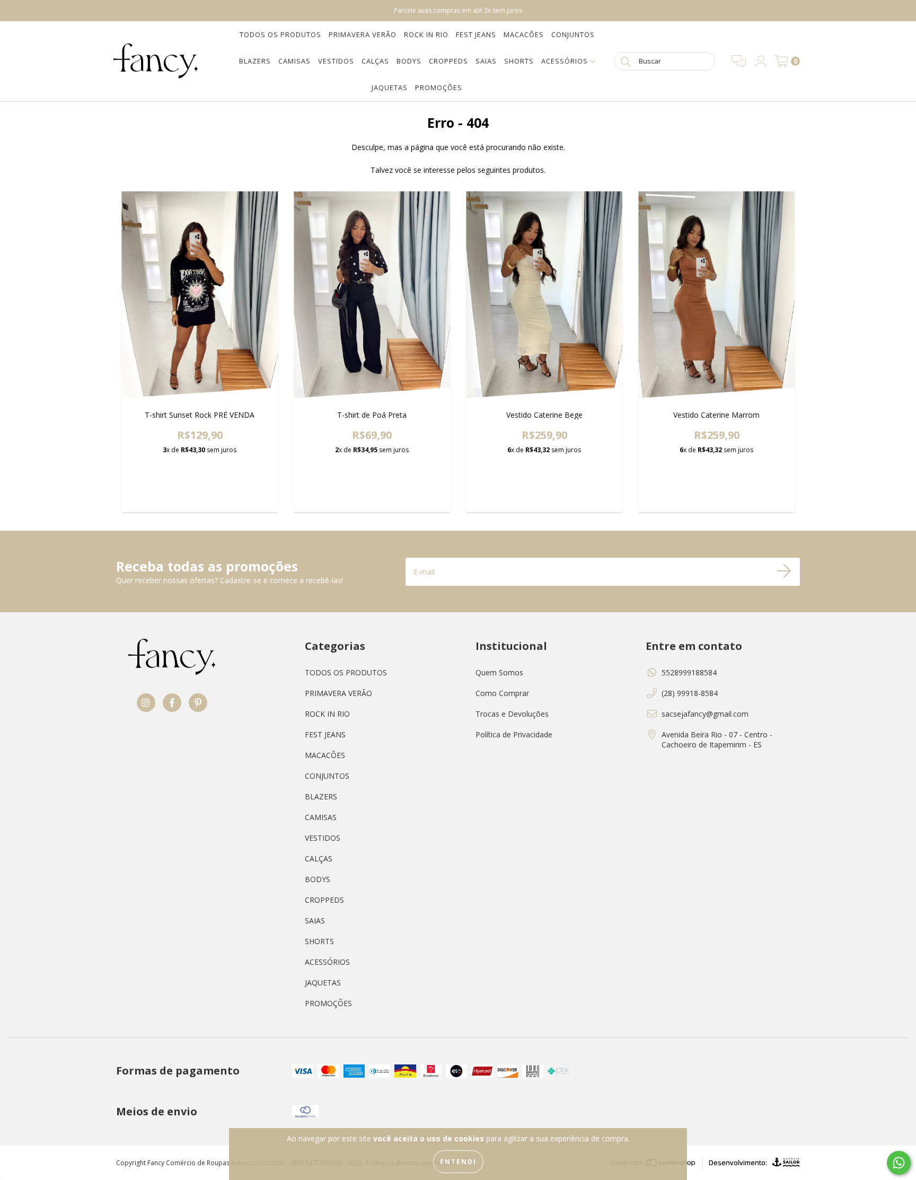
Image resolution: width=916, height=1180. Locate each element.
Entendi (458, 1161)
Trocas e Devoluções (512, 714)
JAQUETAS (390, 87)
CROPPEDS (448, 61)
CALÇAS (375, 61)
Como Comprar (502, 693)
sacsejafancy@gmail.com (705, 714)
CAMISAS (294, 61)
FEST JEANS (476, 34)
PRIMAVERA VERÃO (363, 34)
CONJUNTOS (573, 34)
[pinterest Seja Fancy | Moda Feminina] (48, 10)
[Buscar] (625, 60)
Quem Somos (499, 672)
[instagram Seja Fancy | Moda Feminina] (21, 10)
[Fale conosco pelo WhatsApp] (899, 1163)
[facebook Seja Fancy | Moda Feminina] (35, 10)
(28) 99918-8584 (690, 693)
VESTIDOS (336, 61)
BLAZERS (255, 61)
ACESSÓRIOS (565, 61)
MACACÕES (524, 34)
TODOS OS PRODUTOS (280, 34)
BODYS (409, 61)
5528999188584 (689, 672)
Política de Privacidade (513, 734)
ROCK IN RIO (426, 34)
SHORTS (519, 61)
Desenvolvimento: (738, 1162)
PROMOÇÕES (438, 87)
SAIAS (486, 61)
